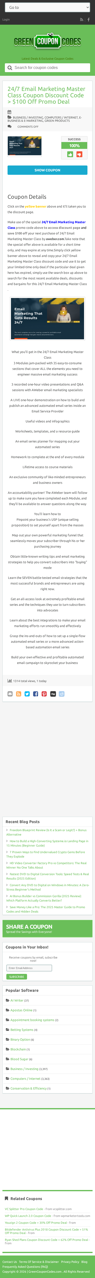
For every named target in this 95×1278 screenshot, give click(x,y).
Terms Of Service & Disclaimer (39, 1261)
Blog (84, 1261)
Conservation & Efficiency (28, 1088)
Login (6, 19)
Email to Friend (10, 694)
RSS (81, 19)
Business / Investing (28, 117)
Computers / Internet (61, 117)
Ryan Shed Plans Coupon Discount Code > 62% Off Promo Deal (46, 1239)
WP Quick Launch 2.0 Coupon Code (28, 1215)
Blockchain (18, 1049)
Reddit (62, 694)
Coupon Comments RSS (19, 694)
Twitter (27, 694)
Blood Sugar (19, 1059)
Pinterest (45, 694)
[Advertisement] (47, 761)
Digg (53, 694)
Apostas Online (21, 1010)
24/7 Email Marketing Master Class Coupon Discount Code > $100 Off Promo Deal (46, 95)
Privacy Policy (70, 1261)
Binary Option (20, 1039)
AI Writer (16, 1000)
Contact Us (9, 1261)
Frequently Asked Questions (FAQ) (25, 1266)
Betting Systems (21, 1029)
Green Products (57, 120)
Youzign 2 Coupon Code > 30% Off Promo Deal (36, 1222)
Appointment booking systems (32, 1020)
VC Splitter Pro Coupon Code (24, 1209)
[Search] (10, 67)
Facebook (36, 694)
